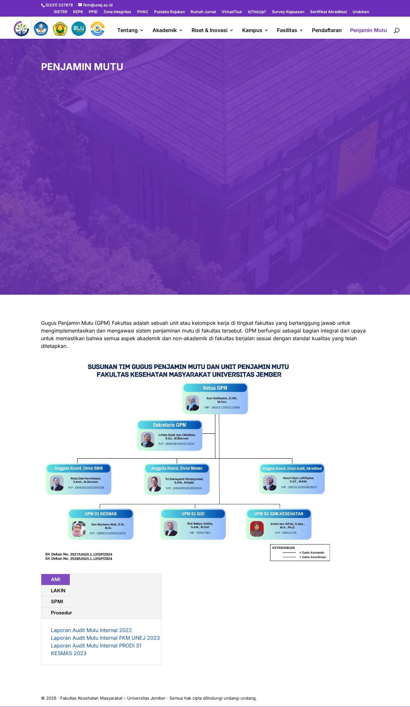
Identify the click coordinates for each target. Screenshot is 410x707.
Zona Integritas (117, 12)
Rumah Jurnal (203, 12)
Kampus (252, 30)
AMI (55, 579)
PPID (93, 12)
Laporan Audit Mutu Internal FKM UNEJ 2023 (105, 638)
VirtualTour (232, 12)
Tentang (127, 30)
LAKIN (58, 591)
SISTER (60, 12)
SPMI (57, 601)
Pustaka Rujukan (169, 12)
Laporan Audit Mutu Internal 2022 (91, 630)
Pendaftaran (327, 30)
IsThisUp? (257, 12)
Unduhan (361, 12)
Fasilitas (287, 30)
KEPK (78, 12)
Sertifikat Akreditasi (328, 12)
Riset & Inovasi (209, 30)
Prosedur (61, 613)
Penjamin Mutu (368, 30)
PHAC (142, 12)
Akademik (164, 30)
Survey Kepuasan (288, 12)
